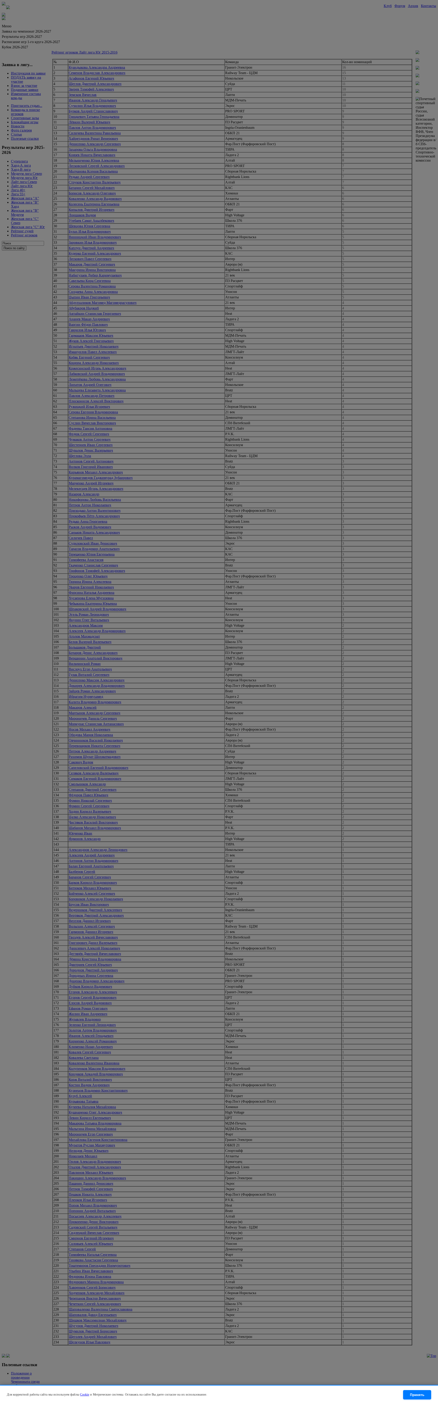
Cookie (84, 1394)
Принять (417, 1395)
